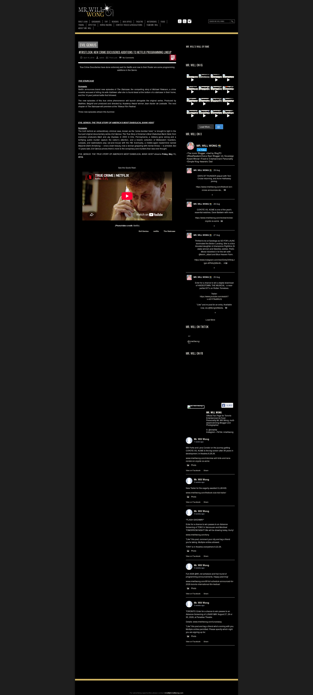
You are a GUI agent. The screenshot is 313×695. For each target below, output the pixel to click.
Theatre (139, 21)
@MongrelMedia (215, 307)
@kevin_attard (205, 254)
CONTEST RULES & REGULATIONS (129, 24)
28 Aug (217, 203)
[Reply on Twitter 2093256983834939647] (196, 226)
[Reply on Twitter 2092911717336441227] (196, 268)
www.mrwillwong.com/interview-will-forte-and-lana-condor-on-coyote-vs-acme (208, 459)
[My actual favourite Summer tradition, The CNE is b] (204, 116)
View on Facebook (193, 470)
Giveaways (96, 21)
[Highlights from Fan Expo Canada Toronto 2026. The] (192, 80)
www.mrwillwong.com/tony (197, 534)
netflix (156, 231)
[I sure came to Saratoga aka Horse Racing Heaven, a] (216, 92)
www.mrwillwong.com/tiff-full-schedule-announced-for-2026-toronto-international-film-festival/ (210, 582)
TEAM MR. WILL (152, 24)
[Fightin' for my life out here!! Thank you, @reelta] (216, 104)
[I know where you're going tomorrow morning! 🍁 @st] (228, 92)
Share (206, 470)
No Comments (128, 57)
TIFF (106, 21)
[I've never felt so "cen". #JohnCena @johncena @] (204, 80)
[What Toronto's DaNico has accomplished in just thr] (228, 104)
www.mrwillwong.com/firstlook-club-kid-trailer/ (206, 492)
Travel (81, 24)
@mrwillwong (193, 341)
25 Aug (217, 277)
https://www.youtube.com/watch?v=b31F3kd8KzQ (214, 297)
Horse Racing (106, 24)
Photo (193, 465)
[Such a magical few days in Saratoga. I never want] (204, 92)
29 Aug (217, 170)
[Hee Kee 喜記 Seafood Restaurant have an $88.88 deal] (192, 92)
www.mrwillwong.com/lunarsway (207, 621)
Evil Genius (144, 231)
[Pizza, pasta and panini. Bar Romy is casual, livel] (228, 116)
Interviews (152, 21)
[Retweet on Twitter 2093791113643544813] (201, 195)
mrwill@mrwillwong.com (173, 692)
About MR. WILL (84, 28)
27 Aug (217, 235)
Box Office (127, 21)
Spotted (92, 24)
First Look (83, 21)
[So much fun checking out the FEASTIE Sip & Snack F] (192, 116)
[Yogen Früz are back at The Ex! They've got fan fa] (192, 104)
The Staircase (169, 231)
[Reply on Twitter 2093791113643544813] (196, 195)
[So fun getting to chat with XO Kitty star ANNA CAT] (216, 116)
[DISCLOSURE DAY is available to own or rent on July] (228, 80)
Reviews (115, 21)
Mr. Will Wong (201, 439)
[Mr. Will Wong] (195, 407)
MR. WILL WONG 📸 (203, 170)
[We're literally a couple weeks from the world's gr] (204, 104)
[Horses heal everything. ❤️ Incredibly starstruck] (216, 80)
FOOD (163, 21)
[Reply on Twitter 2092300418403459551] (196, 313)
